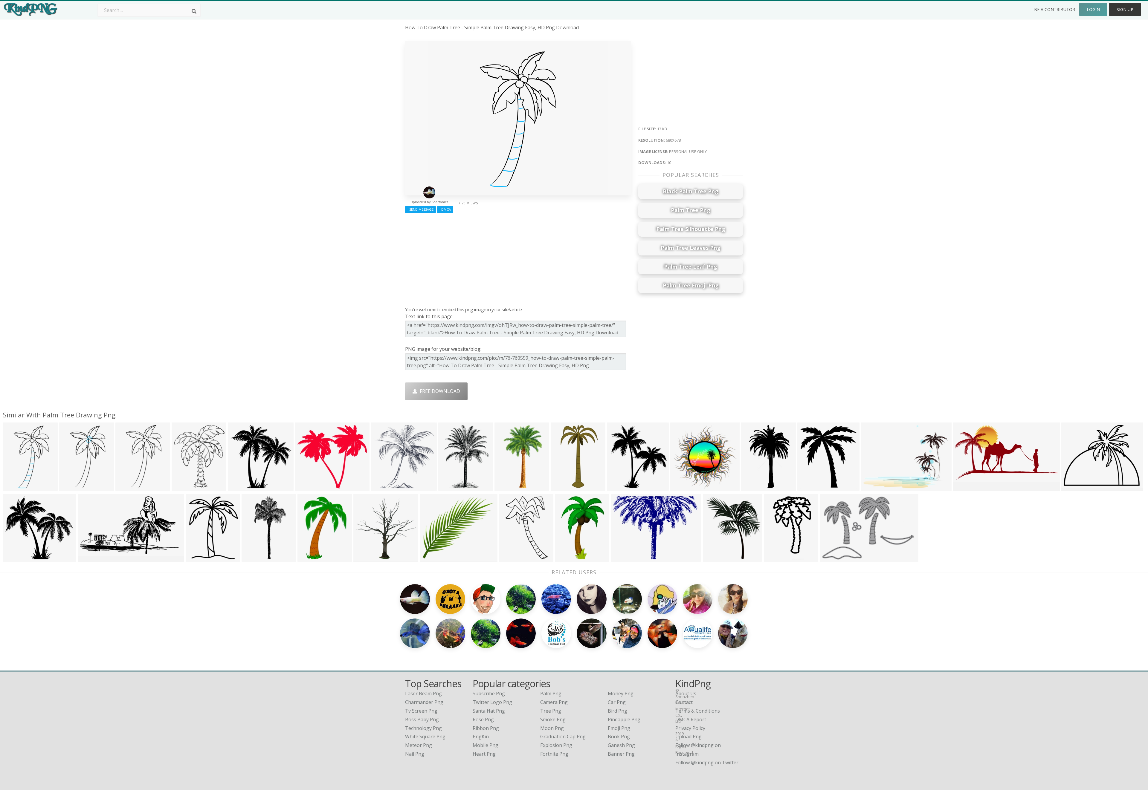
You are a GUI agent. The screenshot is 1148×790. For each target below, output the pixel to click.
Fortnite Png (554, 754)
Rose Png (483, 719)
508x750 (510, 558)
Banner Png (621, 754)
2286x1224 (966, 487)
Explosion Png (556, 745)
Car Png (617, 702)
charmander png (424, 702)
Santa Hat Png (489, 711)
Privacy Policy (690, 728)
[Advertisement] (518, 258)
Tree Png (550, 711)
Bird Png (617, 711)
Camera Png (554, 702)
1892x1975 (367, 558)
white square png (425, 736)
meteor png (418, 745)
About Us (685, 693)
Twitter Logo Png (492, 702)
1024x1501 (568, 558)
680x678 (14, 487)
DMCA (445, 209)
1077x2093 (255, 558)
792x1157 (309, 558)
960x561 (89, 558)
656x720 (808, 487)
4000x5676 (451, 487)
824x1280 (563, 487)
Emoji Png (619, 728)
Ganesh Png (621, 745)
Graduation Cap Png (563, 736)
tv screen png (421, 711)
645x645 (714, 558)
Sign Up (1125, 9)
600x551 (306, 487)
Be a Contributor (1054, 9)
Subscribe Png (489, 693)
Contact (684, 702)
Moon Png (552, 728)
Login (1093, 9)
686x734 (618, 487)
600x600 (197, 558)
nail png (414, 754)
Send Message (420, 209)
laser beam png (423, 693)
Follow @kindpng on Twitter (706, 762)
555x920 (775, 558)
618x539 (431, 558)
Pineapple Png (624, 719)
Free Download (438, 391)
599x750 (183, 487)
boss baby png (422, 719)
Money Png (620, 693)
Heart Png (484, 754)
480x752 (752, 487)
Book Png (619, 736)
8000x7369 (16, 558)
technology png (423, 728)
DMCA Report (690, 719)
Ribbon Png (486, 728)
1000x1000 (874, 487)
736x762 (239, 487)
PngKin (481, 736)
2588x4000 (508, 487)
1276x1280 (683, 487)
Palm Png (550, 693)
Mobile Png (485, 745)
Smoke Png (553, 719)
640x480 (382, 487)
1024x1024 (1075, 487)
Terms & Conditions (697, 711)
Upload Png (688, 736)
